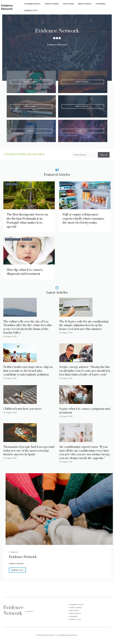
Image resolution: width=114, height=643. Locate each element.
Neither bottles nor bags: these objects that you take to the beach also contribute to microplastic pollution (28, 370)
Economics (100, 4)
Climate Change (52, 4)
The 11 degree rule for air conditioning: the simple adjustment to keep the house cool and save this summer (84, 325)
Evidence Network (7, 7)
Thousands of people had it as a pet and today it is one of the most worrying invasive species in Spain (28, 450)
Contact (30, 611)
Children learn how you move (22, 409)
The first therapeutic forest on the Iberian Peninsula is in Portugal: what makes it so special (27, 221)
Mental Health (84, 4)
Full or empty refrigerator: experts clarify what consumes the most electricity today (83, 219)
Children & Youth (32, 4)
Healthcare (68, 4)
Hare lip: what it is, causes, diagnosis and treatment (25, 272)
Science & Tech (30, 10)
